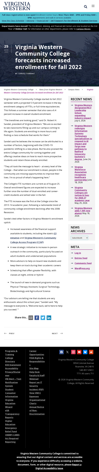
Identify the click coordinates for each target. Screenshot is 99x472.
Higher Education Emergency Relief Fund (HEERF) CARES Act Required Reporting (12, 431)
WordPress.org (82, 268)
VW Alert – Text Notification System (13, 382)
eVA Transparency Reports (12, 414)
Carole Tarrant (26, 73)
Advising (30, 20)
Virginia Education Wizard (10, 403)
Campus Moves (83, 29)
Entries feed (81, 258)
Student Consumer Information (11, 393)
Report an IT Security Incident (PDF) (36, 386)
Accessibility (11, 368)
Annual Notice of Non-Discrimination (37, 410)
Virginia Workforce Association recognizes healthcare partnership (81, 173)
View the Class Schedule (13, 20)
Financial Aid (42, 20)
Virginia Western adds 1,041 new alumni (83, 211)
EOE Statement (13, 364)
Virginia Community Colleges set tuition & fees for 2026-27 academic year (82, 194)
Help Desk (34, 372)
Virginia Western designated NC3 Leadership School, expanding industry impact (83, 111)
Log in (78, 253)
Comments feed (83, 263)
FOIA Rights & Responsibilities (37, 361)
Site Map (34, 368)
